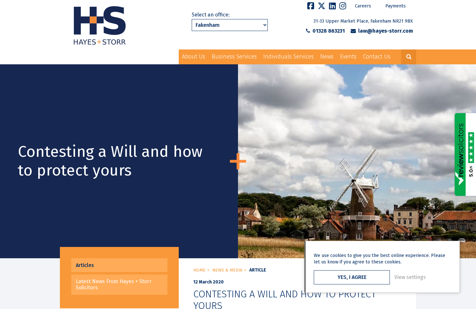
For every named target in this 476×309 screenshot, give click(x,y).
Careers (363, 6)
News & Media (227, 270)
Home (199, 270)
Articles (85, 265)
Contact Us (377, 56)
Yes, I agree (352, 277)
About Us (193, 56)
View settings (410, 277)
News (327, 56)
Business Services (234, 56)
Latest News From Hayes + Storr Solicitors (114, 284)
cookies (338, 255)
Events (348, 56)
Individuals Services (288, 56)
